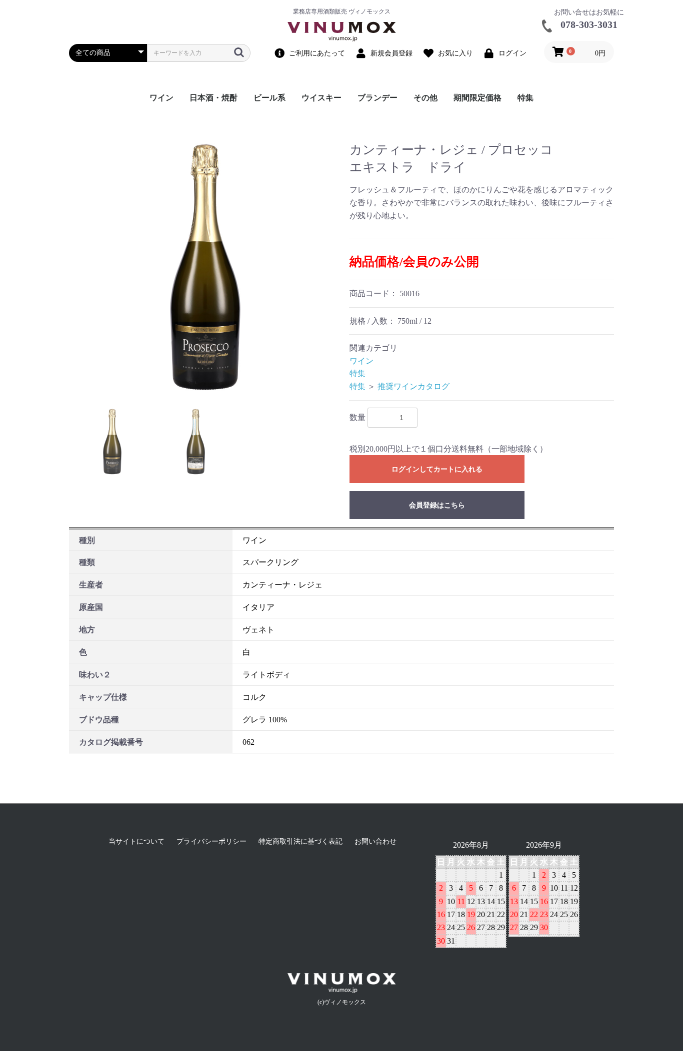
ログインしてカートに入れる (437, 469)
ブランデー (378, 97)
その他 (426, 97)
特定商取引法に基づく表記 (300, 841)
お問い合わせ (375, 841)
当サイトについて (136, 841)
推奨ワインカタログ (414, 386)
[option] (205, 267)
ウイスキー (322, 97)
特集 (526, 97)
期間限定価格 (478, 97)
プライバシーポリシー (211, 841)
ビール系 (270, 97)
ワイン (162, 97)
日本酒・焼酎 (214, 97)
